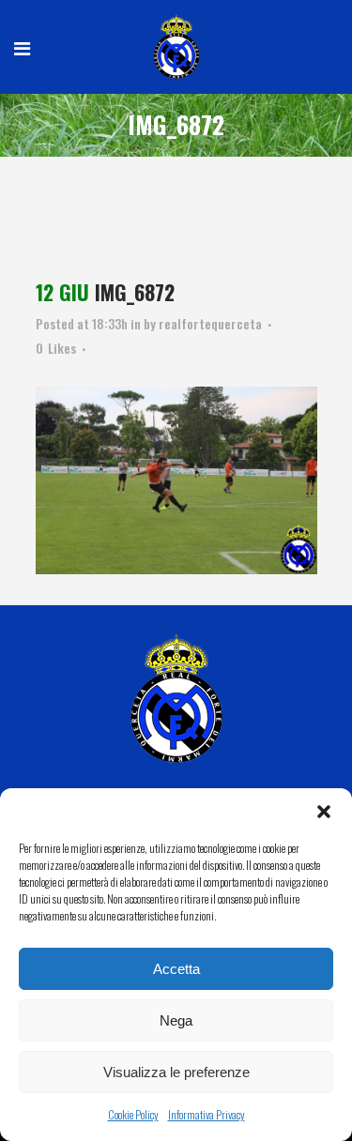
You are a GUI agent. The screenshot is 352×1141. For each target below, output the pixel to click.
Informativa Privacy (206, 1114)
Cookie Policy (133, 1114)
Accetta (176, 969)
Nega (176, 1020)
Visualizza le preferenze (176, 1072)
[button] (323, 811)
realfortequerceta (210, 323)
